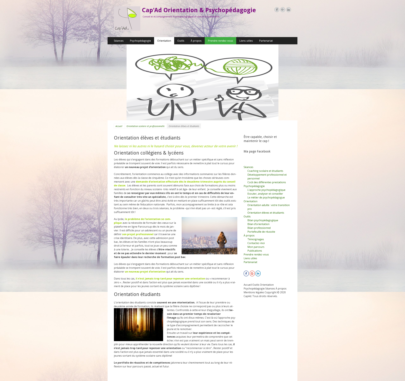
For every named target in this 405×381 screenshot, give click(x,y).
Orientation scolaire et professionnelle (145, 126)
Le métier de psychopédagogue (266, 197)
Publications (254, 250)
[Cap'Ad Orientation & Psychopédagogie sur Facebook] (246, 273)
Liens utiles (246, 40)
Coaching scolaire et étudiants (265, 171)
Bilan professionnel (259, 228)
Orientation (164, 40)
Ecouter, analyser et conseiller (265, 193)
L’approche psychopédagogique (266, 190)
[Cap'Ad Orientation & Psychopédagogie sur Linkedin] (258, 273)
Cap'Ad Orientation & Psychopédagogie (199, 10)
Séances (119, 40)
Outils (180, 40)
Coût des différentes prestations (266, 182)
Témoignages (255, 239)
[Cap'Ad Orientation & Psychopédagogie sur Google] (252, 273)
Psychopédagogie (140, 40)
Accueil (118, 126)
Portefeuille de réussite (261, 231)
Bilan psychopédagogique (262, 220)
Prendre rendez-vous (220, 40)
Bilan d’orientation (258, 224)
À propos (196, 40)
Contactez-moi (256, 243)
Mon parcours (255, 247)
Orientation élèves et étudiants (265, 212)
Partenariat (266, 40)
